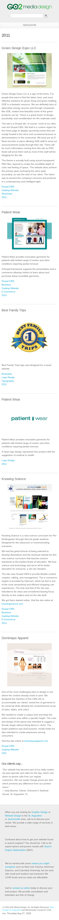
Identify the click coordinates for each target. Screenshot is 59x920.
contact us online (21, 888)
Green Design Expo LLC (19, 48)
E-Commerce (8, 291)
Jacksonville (14, 819)
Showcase (7, 193)
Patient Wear (11, 212)
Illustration (7, 374)
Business (6, 284)
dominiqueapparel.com (36, 741)
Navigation (29, 25)
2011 (4, 197)
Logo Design (8, 377)
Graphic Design (40, 812)
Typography (8, 381)
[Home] (29, 8)
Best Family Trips (14, 310)
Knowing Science (14, 479)
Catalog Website (10, 190)
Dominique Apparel (15, 638)
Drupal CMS (8, 186)
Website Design (13, 815)
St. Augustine (35, 815)
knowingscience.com (12, 603)
